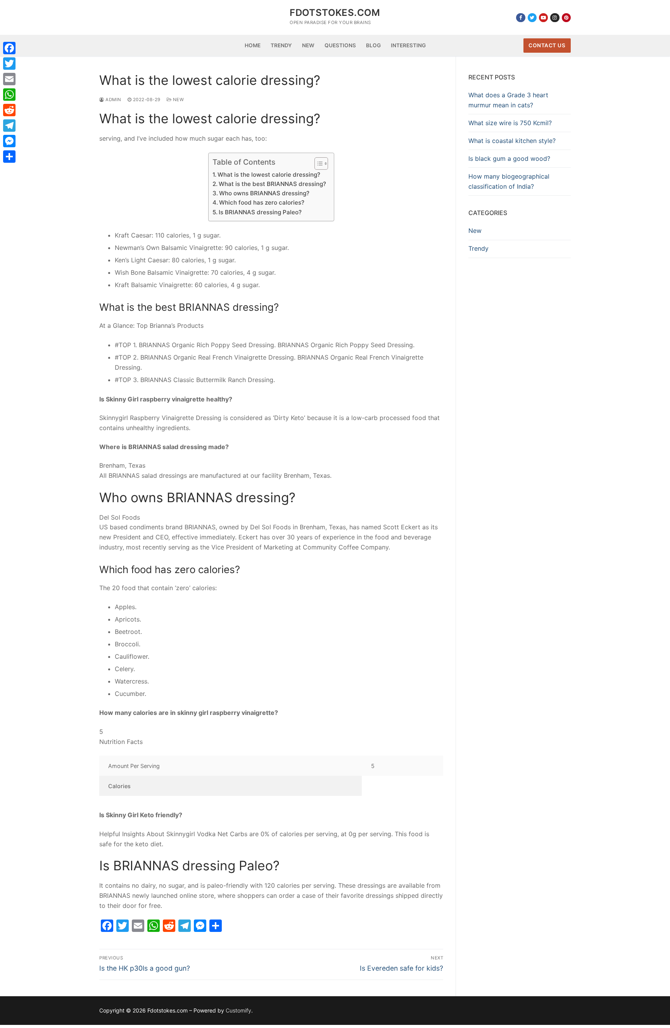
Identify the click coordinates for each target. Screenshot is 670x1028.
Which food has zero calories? (261, 202)
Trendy (478, 248)
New (177, 99)
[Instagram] (554, 17)
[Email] (9, 79)
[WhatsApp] (9, 94)
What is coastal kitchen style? (512, 141)
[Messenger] (9, 141)
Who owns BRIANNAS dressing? (264, 193)
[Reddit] (9, 110)
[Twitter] (532, 17)
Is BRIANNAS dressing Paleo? (260, 212)
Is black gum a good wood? (509, 158)
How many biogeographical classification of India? (508, 181)
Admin (112, 99)
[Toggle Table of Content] (317, 163)
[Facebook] (520, 17)
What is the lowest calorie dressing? (269, 174)
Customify (238, 1010)
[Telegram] (9, 125)
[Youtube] (543, 17)
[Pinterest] (566, 17)
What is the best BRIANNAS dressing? (272, 184)
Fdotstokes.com (335, 12)
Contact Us (546, 45)
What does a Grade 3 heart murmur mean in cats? (508, 100)
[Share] (9, 156)
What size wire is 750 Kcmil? (510, 123)
